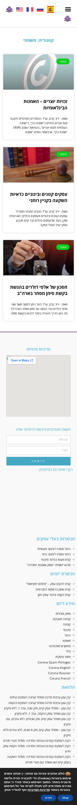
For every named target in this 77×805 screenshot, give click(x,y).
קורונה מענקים (62, 619)
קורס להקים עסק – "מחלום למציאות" (48, 584)
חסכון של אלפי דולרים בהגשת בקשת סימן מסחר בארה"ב (38, 290)
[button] (68, 9)
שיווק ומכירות (63, 614)
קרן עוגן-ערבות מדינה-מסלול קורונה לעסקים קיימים (40, 697)
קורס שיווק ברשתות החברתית (53, 589)
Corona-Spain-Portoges (54, 662)
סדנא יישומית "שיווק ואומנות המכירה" (49, 565)
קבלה (65, 798)
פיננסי (67, 630)
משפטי (66, 641)
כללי (68, 651)
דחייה (48, 798)
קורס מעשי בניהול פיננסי (56, 559)
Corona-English (60, 668)
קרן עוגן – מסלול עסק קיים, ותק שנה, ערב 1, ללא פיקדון (37, 708)
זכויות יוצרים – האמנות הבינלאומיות (45, 104)
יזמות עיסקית (63, 657)
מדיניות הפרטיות (39, 790)
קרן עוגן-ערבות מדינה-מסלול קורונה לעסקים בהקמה (39, 703)
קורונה (67, 624)
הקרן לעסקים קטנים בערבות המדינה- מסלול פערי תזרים (37, 741)
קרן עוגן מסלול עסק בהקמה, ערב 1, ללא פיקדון (43, 713)
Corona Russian (59, 673)
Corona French (60, 678)
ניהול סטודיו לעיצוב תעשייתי (54, 549)
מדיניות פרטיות (38, 349)
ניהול (68, 635)
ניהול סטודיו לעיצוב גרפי (56, 554)
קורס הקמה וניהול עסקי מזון (54, 595)
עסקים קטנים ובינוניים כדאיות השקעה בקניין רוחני (38, 197)
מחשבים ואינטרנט (60, 646)
